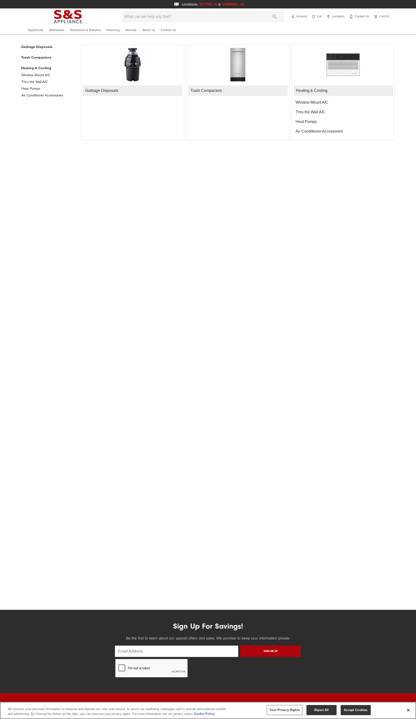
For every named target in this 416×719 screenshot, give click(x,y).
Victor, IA (208, 4)
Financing (113, 30)
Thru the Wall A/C (34, 82)
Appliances (35, 30)
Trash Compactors (36, 57)
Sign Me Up (271, 651)
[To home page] (67, 16)
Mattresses (56, 30)
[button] (293, 17)
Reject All (321, 710)
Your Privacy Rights (284, 710)
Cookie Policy (204, 714)
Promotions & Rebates (85, 30)
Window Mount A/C (35, 75)
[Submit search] (274, 16)
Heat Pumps (30, 88)
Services (130, 30)
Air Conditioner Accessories (42, 95)
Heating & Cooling (36, 68)
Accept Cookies (355, 710)
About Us (148, 30)
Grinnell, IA (233, 4)
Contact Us (168, 30)
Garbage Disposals (36, 47)
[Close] (408, 710)
